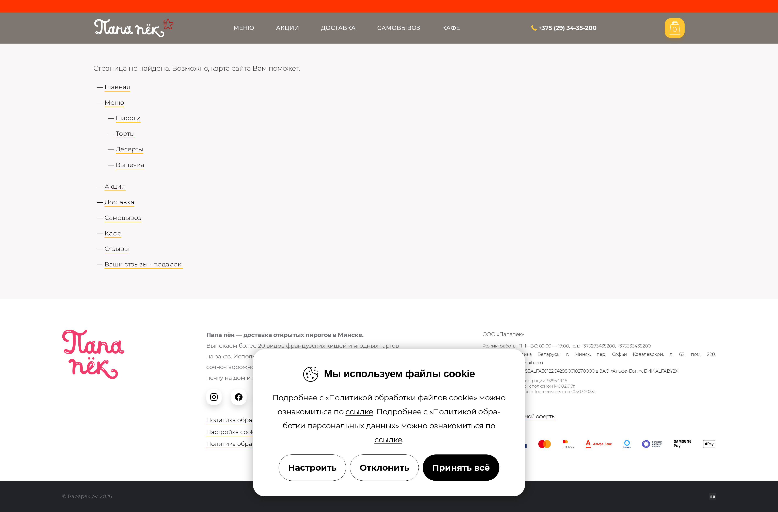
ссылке (359, 411)
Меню (243, 28)
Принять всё (461, 467)
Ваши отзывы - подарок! (144, 264)
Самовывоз (398, 28)
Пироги (128, 118)
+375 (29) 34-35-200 (567, 28)
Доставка (338, 28)
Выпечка (130, 165)
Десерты (129, 149)
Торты (125, 133)
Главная (117, 87)
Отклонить (384, 467)
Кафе (451, 28)
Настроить (312, 467)
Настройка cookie (232, 431)
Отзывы (117, 248)
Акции (287, 28)
